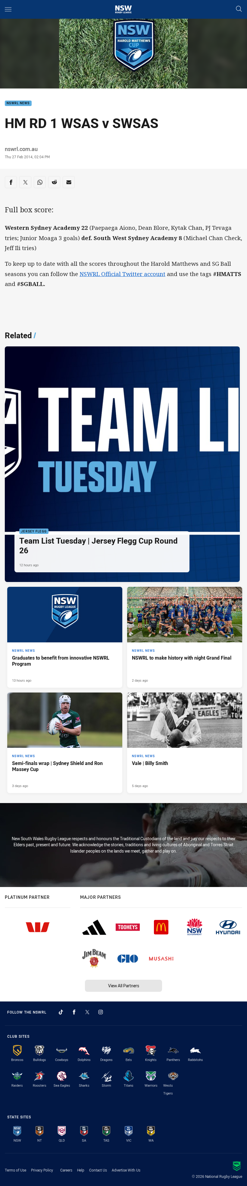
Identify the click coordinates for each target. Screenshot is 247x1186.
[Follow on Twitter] (87, 1012)
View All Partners (123, 985)
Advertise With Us (126, 1170)
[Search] (239, 9)
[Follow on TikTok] (60, 1012)
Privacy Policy (42, 1170)
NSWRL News (18, 103)
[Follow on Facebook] (74, 1012)
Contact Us (98, 1170)
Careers (66, 1170)
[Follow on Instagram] (100, 1012)
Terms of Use (15, 1170)
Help (80, 1170)
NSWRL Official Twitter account (122, 274)
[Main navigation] (8, 9)
